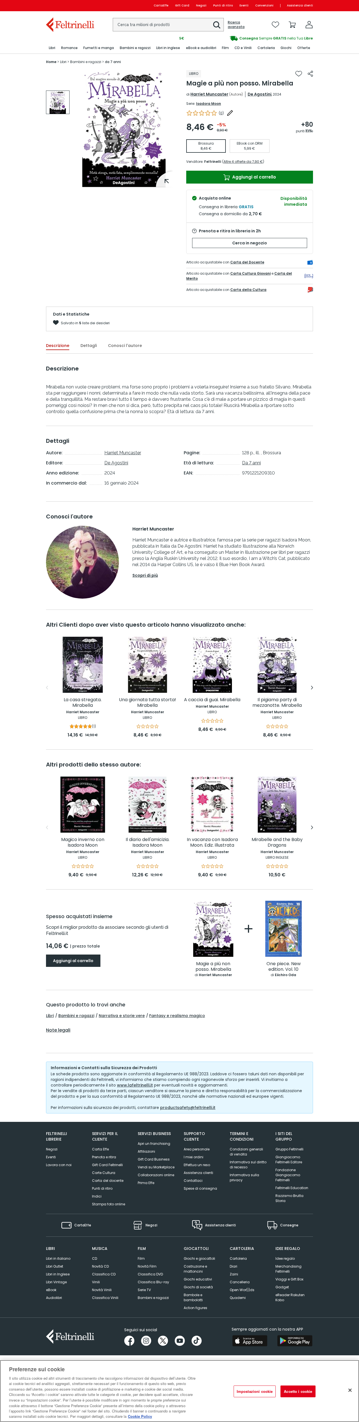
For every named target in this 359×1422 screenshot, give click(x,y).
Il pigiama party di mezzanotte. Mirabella (277, 702)
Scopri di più (145, 575)
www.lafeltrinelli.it (135, 1085)
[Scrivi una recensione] (230, 113)
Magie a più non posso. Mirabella (213, 966)
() (221, 113)
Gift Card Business (154, 1159)
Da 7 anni (251, 462)
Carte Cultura (103, 1172)
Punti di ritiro (223, 5)
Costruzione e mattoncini (195, 1269)
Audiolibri (54, 1297)
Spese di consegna (200, 1188)
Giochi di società (198, 1287)
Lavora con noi (59, 1164)
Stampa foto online (108, 1204)
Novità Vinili (102, 1289)
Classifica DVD (150, 1274)
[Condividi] (310, 73)
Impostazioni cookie (255, 1391)
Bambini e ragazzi (76, 1015)
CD (94, 1258)
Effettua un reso (197, 1164)
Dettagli (88, 345)
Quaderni (238, 1297)
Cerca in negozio (249, 243)
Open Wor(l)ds (242, 1289)
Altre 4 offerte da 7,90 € (243, 161)
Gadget (282, 1287)
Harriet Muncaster (209, 94)
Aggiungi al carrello (253, 177)
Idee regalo (285, 1258)
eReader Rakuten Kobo (290, 1297)
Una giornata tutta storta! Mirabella (147, 702)
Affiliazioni (146, 1151)
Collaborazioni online (156, 1175)
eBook (51, 1289)
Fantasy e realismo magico (177, 1015)
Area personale (197, 1149)
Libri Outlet (54, 1266)
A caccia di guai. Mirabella (212, 700)
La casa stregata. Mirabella (83, 702)
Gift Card (182, 5)
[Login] (309, 25)
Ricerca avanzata (236, 24)
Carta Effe (100, 1149)
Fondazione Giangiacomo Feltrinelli (287, 1175)
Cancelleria (240, 1282)
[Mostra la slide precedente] (47, 688)
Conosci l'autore (125, 345)
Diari (233, 1266)
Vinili (96, 1282)
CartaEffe (161, 5)
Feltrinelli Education (291, 1187)
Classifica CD (104, 1274)
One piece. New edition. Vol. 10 (283, 966)
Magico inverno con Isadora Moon (82, 842)
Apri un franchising (154, 1143)
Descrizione (57, 345)
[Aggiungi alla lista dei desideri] (298, 74)
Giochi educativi (198, 1279)
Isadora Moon (208, 103)
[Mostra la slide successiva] (312, 688)
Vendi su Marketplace (156, 1167)
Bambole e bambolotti (193, 1297)
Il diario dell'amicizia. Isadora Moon (147, 842)
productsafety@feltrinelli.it (187, 1107)
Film (141, 1258)
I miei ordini (193, 1157)
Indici (97, 1196)
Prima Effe (146, 1182)
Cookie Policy (140, 1416)
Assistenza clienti (300, 5)
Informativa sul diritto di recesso (248, 1164)
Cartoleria (238, 1258)
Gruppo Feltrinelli (289, 1149)
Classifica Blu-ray (153, 1282)
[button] (217, 25)
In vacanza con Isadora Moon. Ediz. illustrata (212, 842)
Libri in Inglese (58, 1274)
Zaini (234, 1274)
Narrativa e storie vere (122, 1015)
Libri (50, 1015)
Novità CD (100, 1266)
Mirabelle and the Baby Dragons (277, 842)
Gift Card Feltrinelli (107, 1164)
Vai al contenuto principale (69, 5)
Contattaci (193, 1180)
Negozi (201, 5)
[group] (246, 38)
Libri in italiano (58, 1258)
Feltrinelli (212, 161)
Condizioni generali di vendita (246, 1152)
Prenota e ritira (104, 1157)
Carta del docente (107, 1180)
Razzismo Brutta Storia (289, 1198)
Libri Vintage (56, 1282)
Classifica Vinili (105, 1297)
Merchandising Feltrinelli (288, 1269)
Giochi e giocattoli (199, 1258)
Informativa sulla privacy (244, 1177)
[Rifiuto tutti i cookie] (350, 1390)
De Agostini (259, 94)
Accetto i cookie (298, 1391)
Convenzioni (264, 5)
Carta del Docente (247, 262)
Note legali (58, 1030)
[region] (179, 1391)
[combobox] (168, 24)
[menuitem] (52, 48)
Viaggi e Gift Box (289, 1279)
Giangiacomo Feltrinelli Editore (288, 1159)
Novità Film (147, 1266)
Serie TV (144, 1289)
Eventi (244, 5)
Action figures (195, 1307)
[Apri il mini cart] (292, 25)
